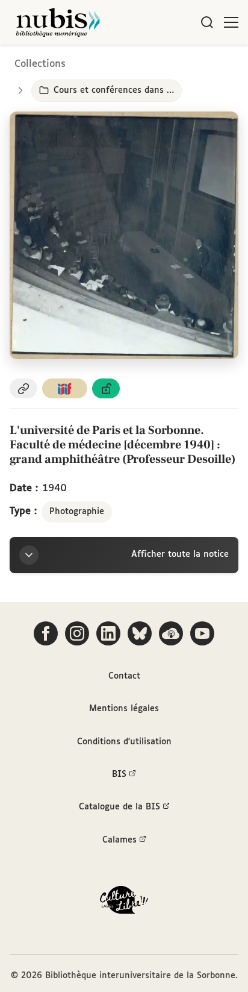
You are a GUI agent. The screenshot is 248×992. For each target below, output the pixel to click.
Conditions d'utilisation (124, 742)
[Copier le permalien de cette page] (23, 388)
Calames (119, 840)
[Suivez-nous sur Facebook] (46, 633)
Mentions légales (124, 709)
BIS (119, 774)
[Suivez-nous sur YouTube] (202, 633)
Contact (124, 676)
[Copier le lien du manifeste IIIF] (65, 388)
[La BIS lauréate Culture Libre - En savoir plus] (124, 902)
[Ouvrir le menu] (231, 22)
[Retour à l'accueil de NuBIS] (58, 22)
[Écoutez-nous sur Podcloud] (171, 633)
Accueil (188, 62)
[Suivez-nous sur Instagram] (77, 633)
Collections (40, 64)
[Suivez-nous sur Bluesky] (140, 633)
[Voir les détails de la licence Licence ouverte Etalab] (106, 388)
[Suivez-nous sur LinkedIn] (108, 633)
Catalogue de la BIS (119, 807)
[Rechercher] (207, 22)
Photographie (76, 511)
